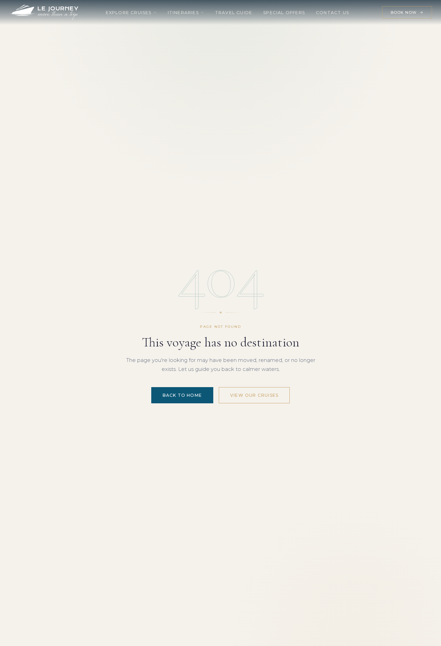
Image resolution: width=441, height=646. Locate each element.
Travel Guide (233, 12)
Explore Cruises (129, 12)
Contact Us (332, 12)
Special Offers (284, 12)
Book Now (404, 12)
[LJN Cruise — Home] (44, 12)
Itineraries (183, 12)
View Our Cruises (254, 395)
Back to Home (182, 395)
